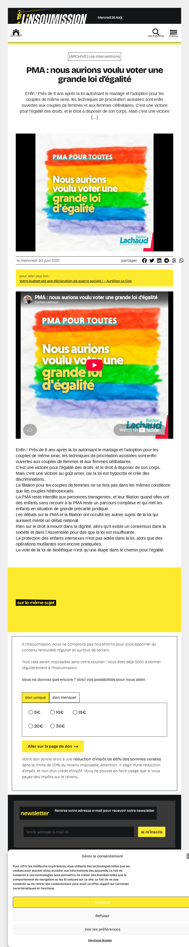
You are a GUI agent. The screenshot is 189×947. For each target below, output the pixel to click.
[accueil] (16, 32)
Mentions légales (100, 940)
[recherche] (156, 32)
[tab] (35, 697)
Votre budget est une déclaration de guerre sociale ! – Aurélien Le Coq (75, 281)
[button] (144, 260)
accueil (16, 35)
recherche (156, 36)
